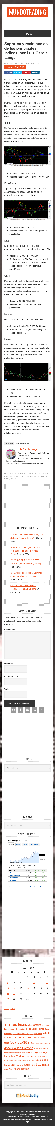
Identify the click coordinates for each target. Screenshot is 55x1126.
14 (14, 988)
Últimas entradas (22, 443)
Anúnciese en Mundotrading (21, 1119)
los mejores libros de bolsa (17, 1053)
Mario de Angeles (33, 1052)
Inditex (37, 1043)
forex (6, 1042)
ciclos (28, 1028)
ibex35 (36, 476)
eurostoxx (28, 476)
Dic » (12, 1008)
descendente (23, 1033)
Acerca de (9, 443)
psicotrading (41, 1059)
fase (19, 1037)
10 (34, 982)
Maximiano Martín (13, 1055)
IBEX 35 (31, 1043)
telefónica (30, 1064)
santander (23, 1065)
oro (11, 1060)
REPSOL (8, 1064)
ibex (13, 1042)
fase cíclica (27, 1037)
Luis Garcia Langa (27, 449)
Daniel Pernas (38, 1028)
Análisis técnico (41, 474)
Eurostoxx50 (10, 1037)
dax (21, 476)
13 (8, 988)
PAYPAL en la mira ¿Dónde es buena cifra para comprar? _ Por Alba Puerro (27, 550)
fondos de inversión (39, 1038)
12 (47, 982)
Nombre (8, 663)
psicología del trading (28, 1060)
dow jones (38, 1033)
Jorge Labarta (45, 1043)
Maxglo (44, 1052)
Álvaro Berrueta (21, 1068)
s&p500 (13, 479)
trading (41, 1064)
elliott (46, 1033)
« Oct (6, 1008)
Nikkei (6, 479)
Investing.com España (37, 887)
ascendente (35, 1024)
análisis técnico (17, 1024)
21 (14, 993)
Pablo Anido (17, 1060)
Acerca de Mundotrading (14, 1116)
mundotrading (29, 1056)
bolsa (12, 1029)
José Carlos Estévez (18, 1047)
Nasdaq (43, 476)
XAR (11, 1068)
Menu (29, 33)
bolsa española (20, 1029)
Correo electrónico (13, 676)
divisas (31, 1034)
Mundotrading (27, 11)
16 (27, 988)
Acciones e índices (25, 474)
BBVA (43, 1025)
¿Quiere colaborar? (32, 1116)
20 (8, 993)
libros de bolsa (38, 1049)
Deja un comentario (15, 67)
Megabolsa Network (33, 1111)
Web (6, 689)
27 (8, 999)
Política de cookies (39, 1119)
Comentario (10, 629)
